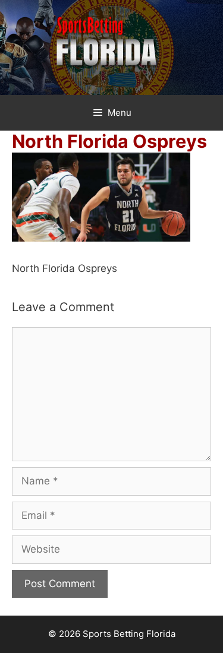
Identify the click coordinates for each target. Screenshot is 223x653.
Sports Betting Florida (129, 633)
